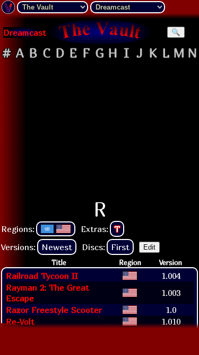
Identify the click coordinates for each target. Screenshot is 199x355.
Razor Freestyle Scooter (54, 309)
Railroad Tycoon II (42, 275)
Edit (149, 247)
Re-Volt (20, 321)
